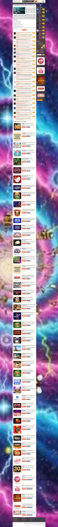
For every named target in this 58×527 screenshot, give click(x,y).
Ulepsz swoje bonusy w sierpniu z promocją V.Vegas (27, 123)
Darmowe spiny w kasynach (21, 3)
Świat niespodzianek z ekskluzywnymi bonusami (28, 218)
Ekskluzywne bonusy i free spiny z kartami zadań (28, 192)
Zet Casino (31, 519)
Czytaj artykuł (28, 136)
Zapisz (43, 54)
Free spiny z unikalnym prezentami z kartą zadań (28, 167)
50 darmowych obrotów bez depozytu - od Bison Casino (24, 48)
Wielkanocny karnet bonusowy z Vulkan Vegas (28, 232)
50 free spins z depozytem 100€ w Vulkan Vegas (28, 418)
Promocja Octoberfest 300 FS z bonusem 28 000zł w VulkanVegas (28, 305)
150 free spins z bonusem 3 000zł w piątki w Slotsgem (28, 494)
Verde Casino (31, 520)
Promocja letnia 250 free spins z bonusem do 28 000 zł (28, 322)
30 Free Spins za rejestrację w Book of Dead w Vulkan (28, 466)
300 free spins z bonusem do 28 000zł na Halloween (27, 297)
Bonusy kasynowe (28, 3)
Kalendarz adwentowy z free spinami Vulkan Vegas (28, 361)
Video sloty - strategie (24, 519)
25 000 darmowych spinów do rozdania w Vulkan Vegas (28, 443)
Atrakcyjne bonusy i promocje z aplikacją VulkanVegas (27, 337)
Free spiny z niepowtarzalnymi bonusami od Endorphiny (28, 225)
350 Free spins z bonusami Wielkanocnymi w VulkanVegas (28, 150)
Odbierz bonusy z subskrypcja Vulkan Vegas (28, 275)
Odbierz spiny (23, 136)
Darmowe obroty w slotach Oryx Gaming (27, 370)
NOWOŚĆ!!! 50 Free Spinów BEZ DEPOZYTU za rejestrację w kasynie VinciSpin (22, 103)
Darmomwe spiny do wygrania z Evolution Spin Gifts (28, 312)
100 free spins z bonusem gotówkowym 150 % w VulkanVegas (28, 265)
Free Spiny (43, 0)
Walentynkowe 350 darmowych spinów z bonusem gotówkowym (27, 176)
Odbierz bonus (24, 479)
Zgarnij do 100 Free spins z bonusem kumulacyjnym (27, 240)
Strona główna (13, 3)
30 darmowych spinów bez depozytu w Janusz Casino (24, 94)
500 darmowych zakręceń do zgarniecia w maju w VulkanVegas (28, 395)
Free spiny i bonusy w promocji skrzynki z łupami (28, 185)
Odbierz (34, 45)
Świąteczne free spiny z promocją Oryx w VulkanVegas (27, 353)
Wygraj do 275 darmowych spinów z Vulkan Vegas (28, 330)
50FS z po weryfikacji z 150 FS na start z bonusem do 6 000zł (28, 257)
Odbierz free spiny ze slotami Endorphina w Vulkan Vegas (28, 290)
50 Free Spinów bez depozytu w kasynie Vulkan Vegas (28, 458)
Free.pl (17, 1)
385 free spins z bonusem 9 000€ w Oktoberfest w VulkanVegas (28, 410)
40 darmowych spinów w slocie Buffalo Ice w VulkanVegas (28, 403)
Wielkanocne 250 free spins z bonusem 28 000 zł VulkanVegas (28, 346)
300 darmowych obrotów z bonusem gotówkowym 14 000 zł (27, 158)
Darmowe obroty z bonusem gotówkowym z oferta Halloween (28, 201)
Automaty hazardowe (24, 520)
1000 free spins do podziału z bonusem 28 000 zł (28, 209)
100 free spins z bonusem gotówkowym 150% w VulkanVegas (28, 133)
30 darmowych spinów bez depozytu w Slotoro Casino (24, 60)
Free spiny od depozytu (33, 3)
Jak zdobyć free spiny (15, 520)
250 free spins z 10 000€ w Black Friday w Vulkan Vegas (28, 436)
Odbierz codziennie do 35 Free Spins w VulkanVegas (27, 248)
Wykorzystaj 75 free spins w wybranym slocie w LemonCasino (28, 511)
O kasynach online (15, 519)
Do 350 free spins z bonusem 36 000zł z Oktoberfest (27, 387)
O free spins (16, 3)
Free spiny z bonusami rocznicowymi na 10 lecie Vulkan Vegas (28, 143)
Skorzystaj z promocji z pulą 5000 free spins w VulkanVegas (28, 450)
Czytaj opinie (29, 479)
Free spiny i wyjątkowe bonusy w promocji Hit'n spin (28, 485)
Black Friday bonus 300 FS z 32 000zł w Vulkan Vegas (28, 282)
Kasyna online (38, 3)
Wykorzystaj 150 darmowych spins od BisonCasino (27, 476)
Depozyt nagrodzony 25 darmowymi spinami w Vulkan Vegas (28, 426)
